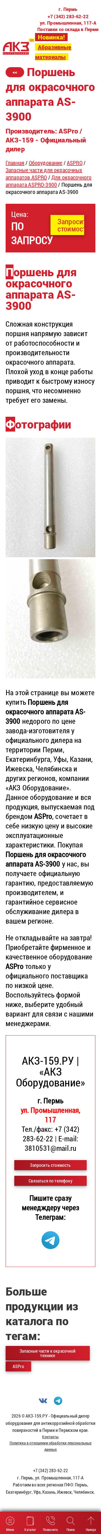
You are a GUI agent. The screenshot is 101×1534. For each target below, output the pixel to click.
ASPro (18, 1366)
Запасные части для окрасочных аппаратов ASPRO (44, 173)
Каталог (30, 1529)
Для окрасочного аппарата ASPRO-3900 (48, 181)
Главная (15, 162)
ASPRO (74, 162)
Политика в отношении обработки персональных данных (51, 1446)
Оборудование (46, 162)
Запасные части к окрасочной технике (47, 1353)
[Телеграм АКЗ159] (50, 1246)
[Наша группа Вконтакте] (43, 1403)
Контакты (50, 1436)
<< (15, 72)
